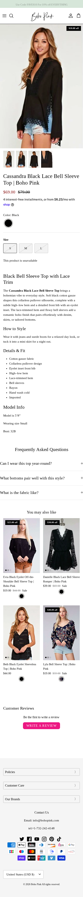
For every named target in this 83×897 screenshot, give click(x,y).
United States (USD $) (20, 874)
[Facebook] (29, 839)
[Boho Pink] (41, 16)
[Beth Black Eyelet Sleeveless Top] (21, 632)
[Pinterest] (51, 839)
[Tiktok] (59, 839)
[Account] (69, 15)
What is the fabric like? (19, 493)
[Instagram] (44, 839)
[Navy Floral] (61, 679)
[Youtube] (36, 839)
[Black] (8, 223)
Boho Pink (36, 884)
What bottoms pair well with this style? (32, 478)
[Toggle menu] (4, 15)
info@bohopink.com (46, 820)
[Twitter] (22, 839)
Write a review (41, 725)
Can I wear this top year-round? (26, 463)
